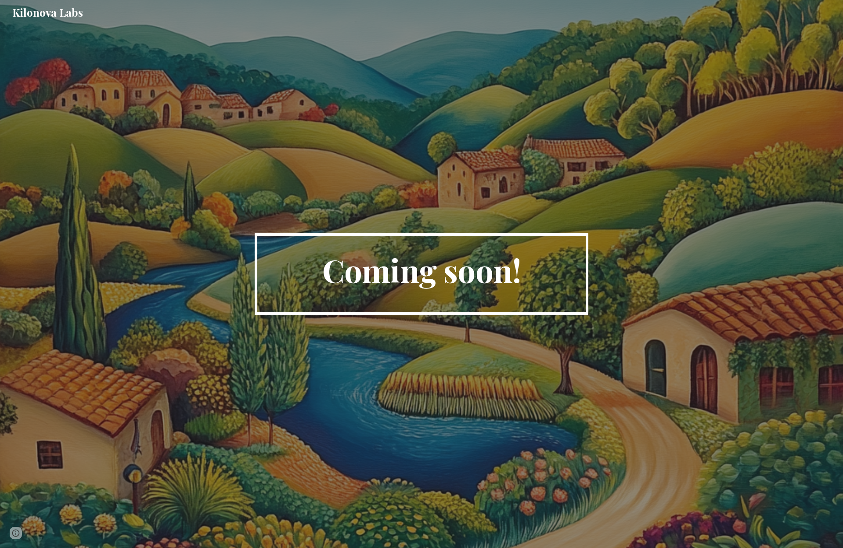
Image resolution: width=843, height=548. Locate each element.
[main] (421, 274)
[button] (16, 533)
